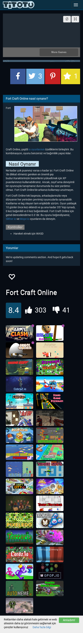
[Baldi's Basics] (50, 333)
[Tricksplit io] (50, 520)
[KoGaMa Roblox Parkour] (19, 452)
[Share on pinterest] (52, 76)
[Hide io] (19, 503)
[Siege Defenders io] (50, 435)
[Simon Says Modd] (50, 469)
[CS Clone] (50, 418)
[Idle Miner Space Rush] (50, 486)
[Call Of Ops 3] (19, 418)
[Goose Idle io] (19, 469)
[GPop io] (50, 571)
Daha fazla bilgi (42, 627)
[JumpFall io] (19, 435)
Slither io (11, 218)
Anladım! (69, 620)
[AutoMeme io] (19, 588)
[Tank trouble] (50, 503)
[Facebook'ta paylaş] (18, 76)
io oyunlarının (37, 149)
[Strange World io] (50, 367)
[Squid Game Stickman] (50, 401)
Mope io (24, 218)
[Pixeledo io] (19, 520)
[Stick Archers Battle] (19, 401)
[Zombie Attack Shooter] (50, 588)
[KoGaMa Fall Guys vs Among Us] (50, 554)
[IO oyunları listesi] (18, 5)
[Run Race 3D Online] (19, 571)
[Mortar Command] (19, 605)
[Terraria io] (19, 537)
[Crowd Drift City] (19, 486)
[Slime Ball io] (50, 537)
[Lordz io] (19, 554)
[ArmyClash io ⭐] (19, 333)
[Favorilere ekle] (11, 278)
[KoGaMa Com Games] (19, 367)
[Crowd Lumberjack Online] (50, 452)
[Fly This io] (50, 384)
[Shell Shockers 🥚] (19, 350)
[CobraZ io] (19, 384)
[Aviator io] (50, 350)
